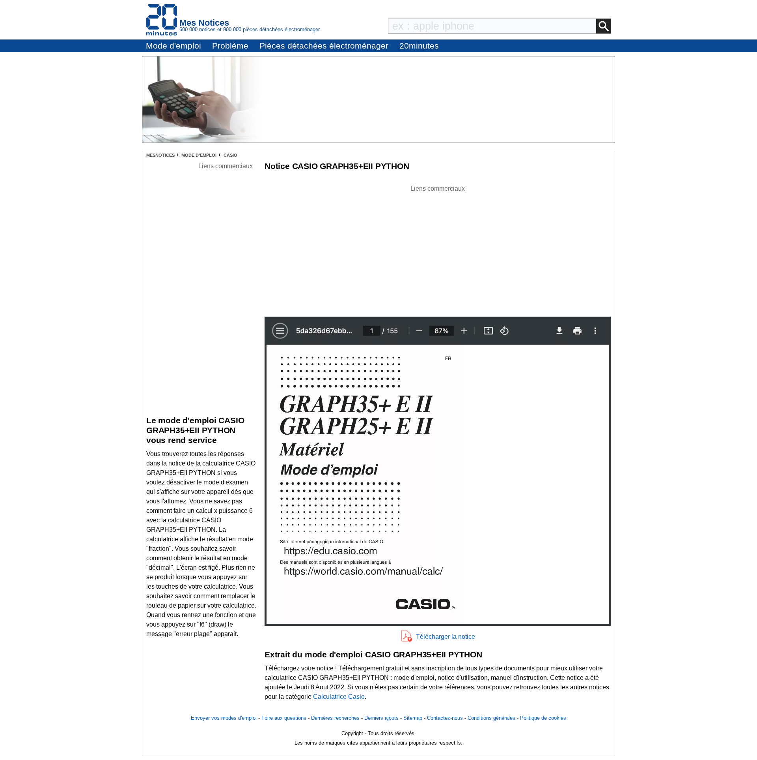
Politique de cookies (543, 718)
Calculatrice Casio (339, 696)
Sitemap (412, 718)
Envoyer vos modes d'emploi (224, 718)
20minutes (419, 45)
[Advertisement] (437, 248)
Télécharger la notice (445, 636)
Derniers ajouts (381, 718)
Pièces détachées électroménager (323, 45)
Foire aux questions (283, 718)
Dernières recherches (335, 718)
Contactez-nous (445, 718)
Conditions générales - (494, 718)
